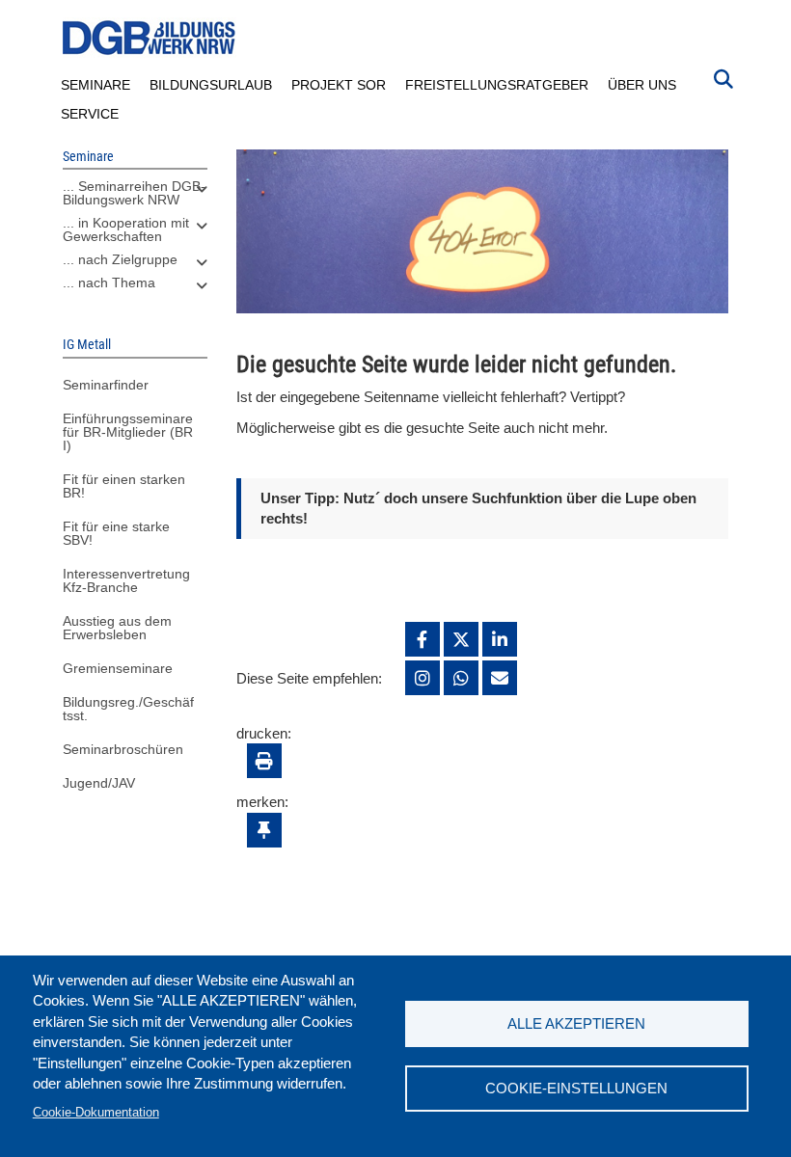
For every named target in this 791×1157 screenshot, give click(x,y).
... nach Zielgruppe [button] (120, 259)
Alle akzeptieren (576, 1023)
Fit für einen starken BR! (124, 485)
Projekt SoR (338, 85)
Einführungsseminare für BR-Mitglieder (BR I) (128, 432)
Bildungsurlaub (211, 85)
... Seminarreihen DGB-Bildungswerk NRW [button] (134, 192)
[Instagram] (422, 677)
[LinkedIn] (499, 639)
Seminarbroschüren (123, 749)
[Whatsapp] (461, 677)
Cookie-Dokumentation (96, 1112)
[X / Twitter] (461, 639)
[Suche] (723, 77)
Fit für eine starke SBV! (116, 533)
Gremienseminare (118, 668)
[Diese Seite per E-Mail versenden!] (499, 677)
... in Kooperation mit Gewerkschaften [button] (126, 229)
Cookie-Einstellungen (576, 1088)
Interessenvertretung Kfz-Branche (126, 580)
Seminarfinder (106, 384)
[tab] (135, 197)
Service (90, 113)
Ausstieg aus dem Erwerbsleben (117, 627)
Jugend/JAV (99, 783)
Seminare (95, 85)
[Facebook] (422, 639)
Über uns (642, 85)
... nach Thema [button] (109, 282)
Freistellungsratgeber (496, 85)
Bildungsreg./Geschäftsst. (128, 708)
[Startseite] (149, 38)
